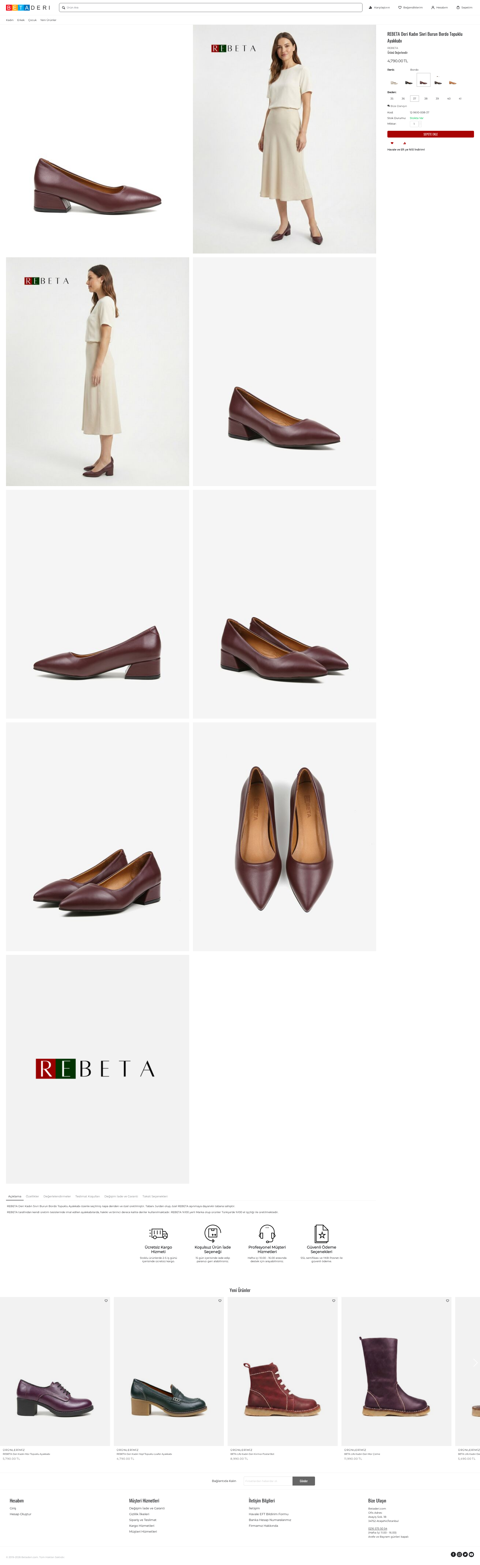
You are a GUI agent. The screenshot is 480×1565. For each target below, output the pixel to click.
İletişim (254, 1508)
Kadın (10, 20)
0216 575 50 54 (377, 1528)
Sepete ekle (431, 134)
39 (437, 98)
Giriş (13, 1508)
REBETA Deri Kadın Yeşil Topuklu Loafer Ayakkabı (144, 1454)
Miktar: (391, 123)
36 (403, 98)
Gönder (304, 1481)
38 (426, 98)
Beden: (391, 92)
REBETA (392, 48)
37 (414, 98)
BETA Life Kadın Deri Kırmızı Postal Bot (252, 1454)
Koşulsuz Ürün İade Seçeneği (213, 1249)
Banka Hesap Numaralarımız (270, 1520)
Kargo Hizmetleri (141, 1526)
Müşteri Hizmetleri (143, 1531)
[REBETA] (97, 1069)
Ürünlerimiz (14, 1450)
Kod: (390, 112)
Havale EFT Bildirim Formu (269, 1514)
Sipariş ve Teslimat (143, 1520)
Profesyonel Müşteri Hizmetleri (267, 1249)
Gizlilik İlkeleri (139, 1514)
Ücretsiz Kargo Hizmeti (158, 1249)
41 (460, 98)
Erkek (21, 20)
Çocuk (32, 20)
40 (449, 98)
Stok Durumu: (396, 118)
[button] (475, 1363)
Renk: (390, 69)
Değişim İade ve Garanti (147, 1508)
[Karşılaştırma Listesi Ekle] (404, 143)
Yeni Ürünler (48, 20)
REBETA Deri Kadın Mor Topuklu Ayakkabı (26, 1454)
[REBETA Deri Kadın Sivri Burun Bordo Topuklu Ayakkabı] (284, 139)
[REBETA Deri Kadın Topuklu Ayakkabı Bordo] (97, 139)
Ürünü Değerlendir (398, 52)
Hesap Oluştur (20, 1514)
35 (391, 98)
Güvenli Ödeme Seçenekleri (321, 1249)
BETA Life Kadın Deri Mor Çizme (362, 1454)
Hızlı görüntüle (95, 1440)
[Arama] (64, 8)
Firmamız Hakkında (263, 1526)
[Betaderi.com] (29, 7)
